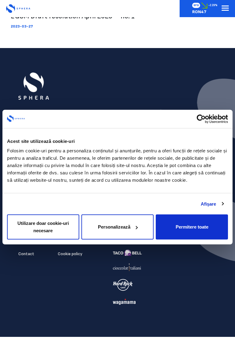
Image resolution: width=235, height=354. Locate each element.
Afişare (208, 203)
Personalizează (114, 226)
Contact (26, 253)
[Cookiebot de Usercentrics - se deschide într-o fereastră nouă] (201, 118)
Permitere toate (192, 226)
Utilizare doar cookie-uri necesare (43, 227)
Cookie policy (70, 253)
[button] (225, 9)
